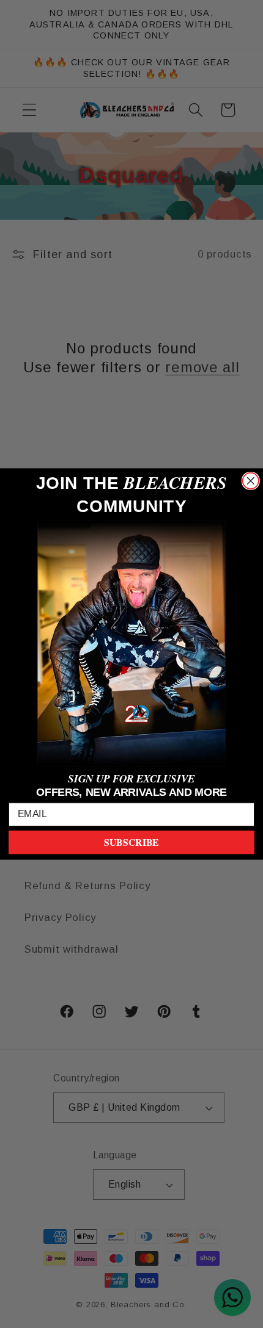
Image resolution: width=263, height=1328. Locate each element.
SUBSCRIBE (131, 842)
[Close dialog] (251, 481)
